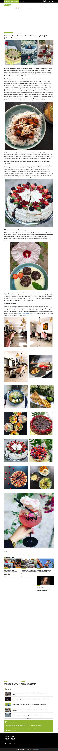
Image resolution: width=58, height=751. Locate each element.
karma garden (13, 554)
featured (6, 554)
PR (28, 554)
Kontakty (22, 1)
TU (27, 315)
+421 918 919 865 (24, 313)
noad (26, 554)
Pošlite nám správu (11, 730)
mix (23, 554)
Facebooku (7, 308)
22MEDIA (40, 749)
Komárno (19, 554)
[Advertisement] (29, 20)
